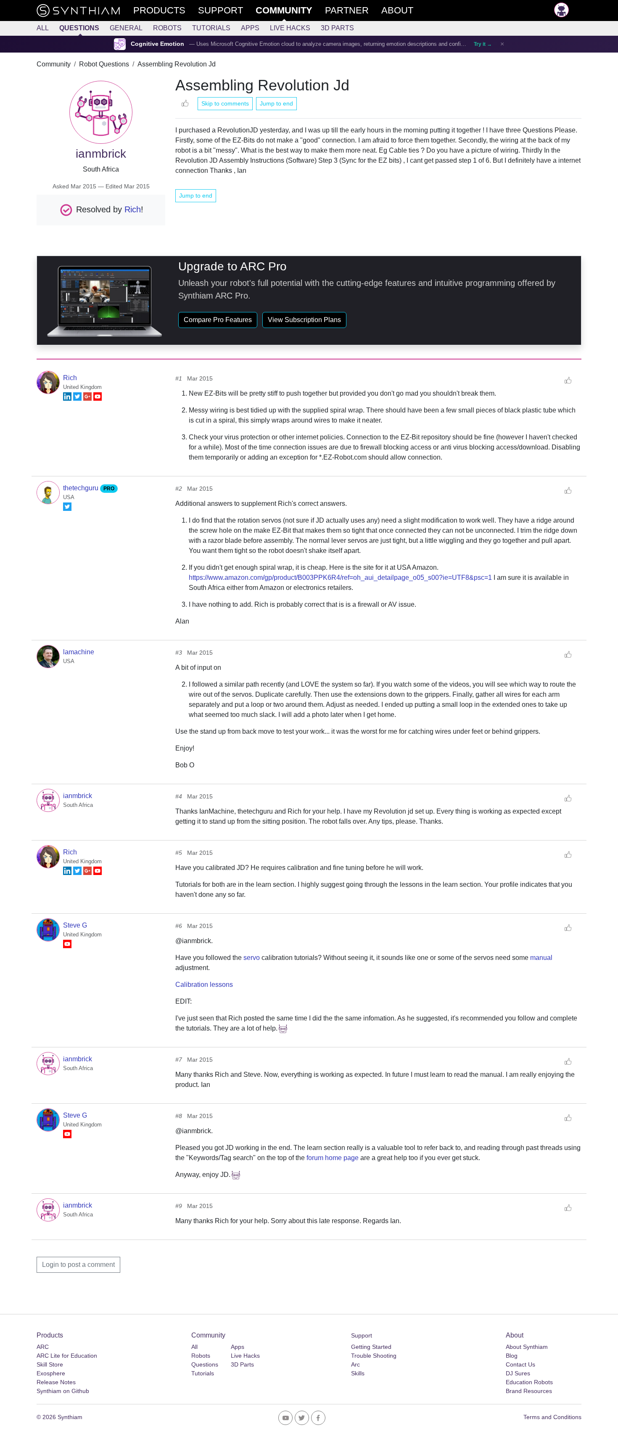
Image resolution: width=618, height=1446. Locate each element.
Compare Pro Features (218, 319)
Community (54, 64)
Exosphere (51, 1373)
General (126, 28)
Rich (132, 209)
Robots (167, 28)
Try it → (483, 44)
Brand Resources (529, 1391)
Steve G (75, 925)
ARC (43, 1346)
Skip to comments (225, 103)
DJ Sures (518, 1373)
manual (541, 957)
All (43, 28)
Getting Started (371, 1346)
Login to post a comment (78, 1264)
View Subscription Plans (304, 319)
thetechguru (81, 488)
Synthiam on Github (63, 1391)
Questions (79, 28)
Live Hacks (290, 28)
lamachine (78, 652)
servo (251, 957)
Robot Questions (104, 64)
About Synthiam (527, 1346)
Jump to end (276, 103)
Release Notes (56, 1382)
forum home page (332, 1157)
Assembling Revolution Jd (176, 64)
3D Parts (337, 28)
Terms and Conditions (552, 1417)
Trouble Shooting (373, 1355)
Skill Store (50, 1364)
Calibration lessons (204, 984)
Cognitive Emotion (157, 44)
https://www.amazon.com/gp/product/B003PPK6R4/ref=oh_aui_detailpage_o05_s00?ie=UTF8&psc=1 (340, 577)
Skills (357, 1373)
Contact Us (520, 1364)
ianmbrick (77, 795)
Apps (250, 28)
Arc (355, 1364)
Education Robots (529, 1382)
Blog (512, 1355)
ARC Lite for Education (67, 1355)
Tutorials (211, 28)
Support (361, 1335)
